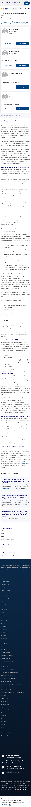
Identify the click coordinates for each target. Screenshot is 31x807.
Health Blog (4, 715)
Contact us (4, 593)
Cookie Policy (5, 804)
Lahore (3, 615)
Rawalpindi (4, 621)
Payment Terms (6, 590)
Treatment (18, 115)
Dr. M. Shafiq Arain (14, 51)
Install (26, 3)
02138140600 (26, 463)
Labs (2, 727)
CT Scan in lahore (5, 704)
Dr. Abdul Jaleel (13, 29)
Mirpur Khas (11, 115)
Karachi (3, 612)
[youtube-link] (20, 789)
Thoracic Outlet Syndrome (7, 539)
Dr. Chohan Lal (13, 95)
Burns (2, 536)
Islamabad (4, 618)
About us (4, 578)
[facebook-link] (15, 789)
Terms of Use (5, 596)
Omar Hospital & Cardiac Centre (9, 664)
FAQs (3, 601)
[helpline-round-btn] (25, 8)
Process (4, 604)
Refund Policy (5, 587)
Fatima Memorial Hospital (7, 661)
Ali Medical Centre (6, 666)
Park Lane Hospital (6, 687)
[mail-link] (23, 789)
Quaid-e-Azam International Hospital (10, 672)
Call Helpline (22, 43)
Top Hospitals (4, 649)
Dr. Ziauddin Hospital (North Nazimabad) (11, 684)
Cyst (2, 530)
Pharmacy (4, 724)
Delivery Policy (5, 584)
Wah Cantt (4, 643)
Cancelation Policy (6, 598)
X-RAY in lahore (5, 701)
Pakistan (6, 115)
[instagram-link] (18, 789)
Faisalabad (4, 632)
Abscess (3, 533)
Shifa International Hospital (8, 669)
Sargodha (3, 635)
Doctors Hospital (5, 652)
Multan (3, 623)
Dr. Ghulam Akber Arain (15, 73)
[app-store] (8, 740)
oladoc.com (25, 785)
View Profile (8, 43)
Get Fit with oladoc (6, 733)
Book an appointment (7, 485)
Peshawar (3, 626)
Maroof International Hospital (8, 678)
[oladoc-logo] (4, 8)
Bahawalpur (4, 638)
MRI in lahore (4, 698)
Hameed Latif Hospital (7, 655)
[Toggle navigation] (29, 8)
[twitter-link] (13, 789)
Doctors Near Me (18, 22)
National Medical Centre (7, 690)
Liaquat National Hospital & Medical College (12, 692)
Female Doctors (6, 22)
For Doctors (4, 721)
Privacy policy (5, 581)
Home (2, 115)
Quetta (3, 641)
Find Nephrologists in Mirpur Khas (9, 555)
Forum (3, 718)
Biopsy (2, 547)
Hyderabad (4, 646)
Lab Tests (3, 730)
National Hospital (5, 658)
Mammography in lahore (7, 707)
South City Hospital (6, 681)
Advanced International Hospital (9, 675)
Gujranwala (4, 629)
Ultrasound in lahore (6, 710)
